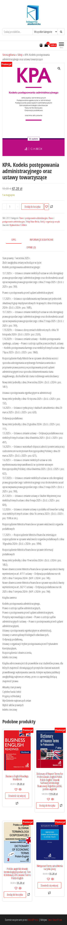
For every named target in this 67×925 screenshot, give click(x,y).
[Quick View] (20, 789)
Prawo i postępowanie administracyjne (33, 218)
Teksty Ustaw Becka (32, 221)
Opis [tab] (13, 239)
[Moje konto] (41, 45)
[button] (59, 68)
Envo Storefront (55, 920)
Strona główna (8, 55)
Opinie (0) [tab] (31, 247)
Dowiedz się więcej (17, 796)
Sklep (20, 55)
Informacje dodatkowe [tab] (41, 239)
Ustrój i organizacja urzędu (50, 221)
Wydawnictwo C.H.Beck (18, 225)
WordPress (33, 920)
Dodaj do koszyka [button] (47, 805)
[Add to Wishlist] (46, 207)
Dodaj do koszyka (32, 206)
